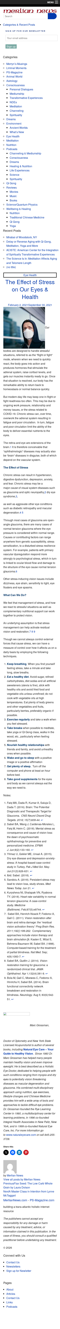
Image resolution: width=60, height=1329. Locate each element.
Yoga (13, 226)
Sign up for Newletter (18, 1271)
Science (14, 175)
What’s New (17, 132)
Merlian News (15, 1175)
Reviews (11, 187)
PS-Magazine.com (42, 1200)
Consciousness (15, 85)
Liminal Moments (16, 68)
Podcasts (11, 149)
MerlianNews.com (15, 1200)
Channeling (17, 111)
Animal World (14, 76)
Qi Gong (11, 183)
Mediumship (17, 94)
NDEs (13, 102)
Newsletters (13, 1266)
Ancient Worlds (19, 128)
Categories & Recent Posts (19, 25)
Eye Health (13, 136)
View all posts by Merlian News (21, 1179)
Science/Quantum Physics (22, 204)
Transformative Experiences (26, 98)
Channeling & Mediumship (25, 153)
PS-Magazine (14, 72)
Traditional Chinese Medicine (27, 217)
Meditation (16, 106)
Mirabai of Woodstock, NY (21, 237)
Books (13, 200)
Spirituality (16, 115)
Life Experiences (20, 170)
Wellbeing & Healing (18, 209)
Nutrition (11, 145)
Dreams (11, 119)
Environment (13, 123)
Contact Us (13, 1262)
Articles (10, 1294)
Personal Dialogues (21, 89)
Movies (14, 192)
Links (9, 1302)
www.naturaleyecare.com (21, 1135)
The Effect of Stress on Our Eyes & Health (30, 289)
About (9, 1289)
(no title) (11, 267)
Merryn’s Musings (16, 64)
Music (13, 196)
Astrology (12, 81)
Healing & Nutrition (21, 166)
